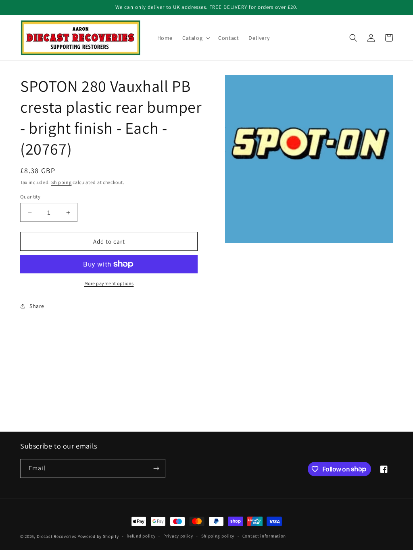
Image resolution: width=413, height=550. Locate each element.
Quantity (30, 196)
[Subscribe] (156, 468)
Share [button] (36, 306)
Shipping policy (218, 536)
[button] (195, 37)
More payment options (109, 283)
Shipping (61, 182)
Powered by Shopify (98, 536)
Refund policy (141, 536)
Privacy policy (178, 536)
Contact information (264, 536)
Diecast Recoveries (57, 536)
